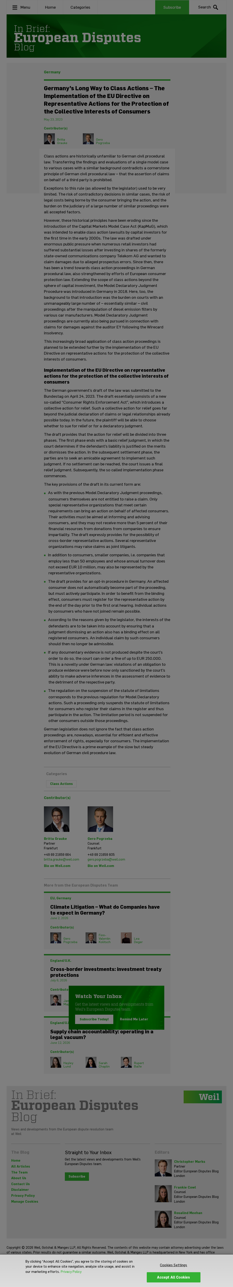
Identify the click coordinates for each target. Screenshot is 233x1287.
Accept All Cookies (173, 1277)
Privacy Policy (71, 1272)
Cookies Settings (173, 1265)
